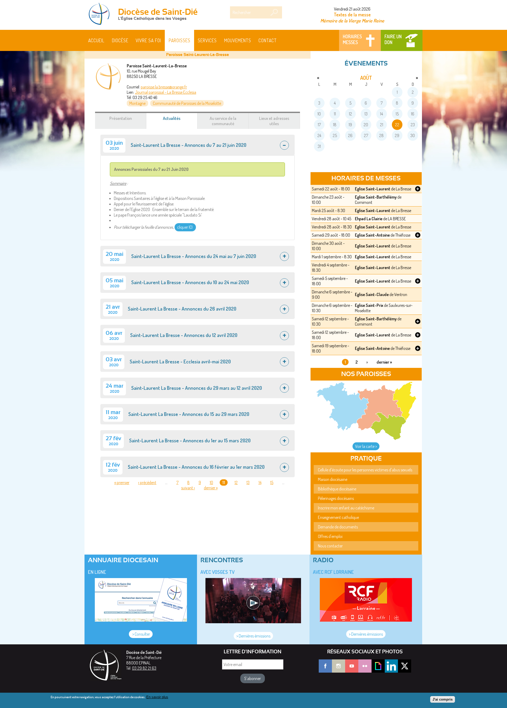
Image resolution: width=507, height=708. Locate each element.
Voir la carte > (366, 446)
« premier (121, 482)
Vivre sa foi (148, 40)
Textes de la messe (352, 14)
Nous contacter (330, 545)
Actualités (178, 121)
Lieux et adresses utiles (274, 121)
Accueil (96, 40)
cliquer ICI (185, 227)
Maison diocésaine (332, 479)
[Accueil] (100, 14)
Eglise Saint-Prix (369, 305)
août (366, 77)
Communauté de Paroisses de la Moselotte (187, 103)
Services (207, 40)
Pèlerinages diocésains (336, 498)
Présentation (120, 118)
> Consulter (141, 634)
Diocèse (120, 40)
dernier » (211, 487)
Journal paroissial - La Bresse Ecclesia (165, 92)
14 (260, 482)
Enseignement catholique (338, 517)
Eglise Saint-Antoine (372, 235)
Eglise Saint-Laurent (372, 188)
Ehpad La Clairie (368, 218)
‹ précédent (147, 482)
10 (211, 482)
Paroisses (179, 40)
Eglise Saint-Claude (372, 294)
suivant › (188, 487)
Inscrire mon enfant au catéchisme (346, 507)
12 (236, 482)
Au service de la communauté (223, 121)
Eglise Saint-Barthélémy (376, 197)
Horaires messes (352, 39)
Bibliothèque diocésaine (337, 488)
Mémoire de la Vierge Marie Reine (352, 20)
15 (271, 482)
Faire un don (393, 39)
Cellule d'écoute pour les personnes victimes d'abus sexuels (365, 469)
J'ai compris (443, 699)
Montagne (137, 103)
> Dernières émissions (253, 636)
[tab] (197, 145)
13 (248, 482)
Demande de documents (338, 526)
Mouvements (237, 40)
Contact (268, 40)
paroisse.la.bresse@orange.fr (164, 87)
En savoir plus (157, 697)
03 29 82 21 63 (144, 668)
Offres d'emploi (330, 536)
